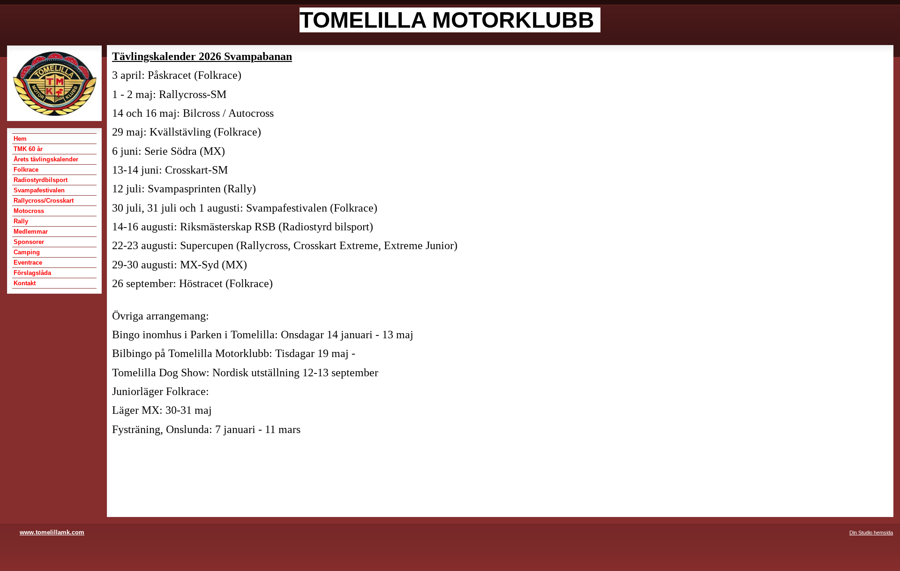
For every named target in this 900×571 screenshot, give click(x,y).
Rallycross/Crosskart (44, 200)
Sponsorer (29, 241)
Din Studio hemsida (871, 532)
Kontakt (25, 283)
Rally (21, 221)
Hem (20, 138)
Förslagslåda (32, 272)
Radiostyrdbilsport (41, 179)
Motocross (29, 210)
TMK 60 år (28, 148)
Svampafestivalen (39, 190)
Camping (27, 252)
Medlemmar (31, 231)
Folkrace (26, 169)
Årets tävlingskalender (46, 159)
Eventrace (28, 262)
